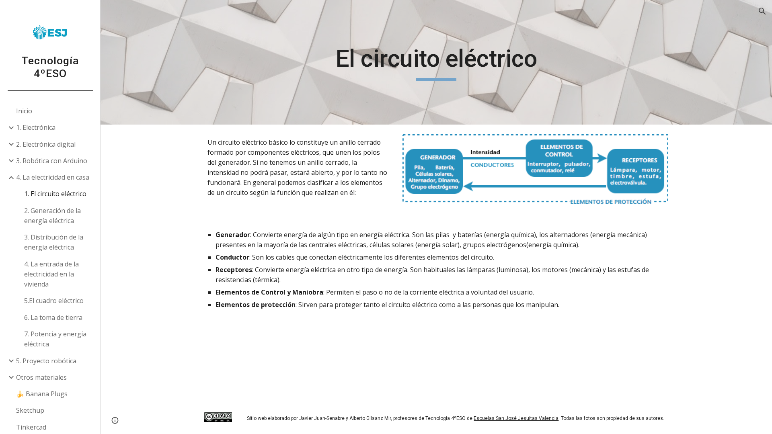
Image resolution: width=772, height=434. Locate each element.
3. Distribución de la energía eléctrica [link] (53, 242)
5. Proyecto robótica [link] (46, 360)
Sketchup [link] (30, 410)
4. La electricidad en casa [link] (52, 177)
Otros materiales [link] (41, 377)
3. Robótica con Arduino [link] (51, 160)
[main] (436, 62)
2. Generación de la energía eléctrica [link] (52, 215)
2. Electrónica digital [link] (46, 144)
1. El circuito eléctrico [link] (55, 193)
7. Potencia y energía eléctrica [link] (55, 339)
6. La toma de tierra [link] (53, 317)
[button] (762, 11)
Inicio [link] (24, 110)
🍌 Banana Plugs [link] (42, 393)
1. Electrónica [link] (35, 127)
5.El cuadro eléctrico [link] (54, 300)
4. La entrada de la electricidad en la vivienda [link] (51, 274)
